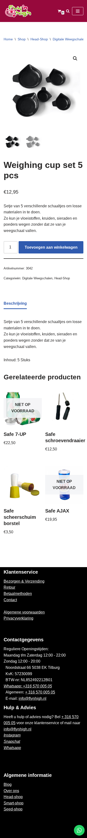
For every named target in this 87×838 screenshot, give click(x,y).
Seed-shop (13, 809)
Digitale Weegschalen (69, 39)
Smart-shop (13, 803)
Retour (9, 587)
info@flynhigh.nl (32, 698)
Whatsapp (12, 748)
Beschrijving (15, 303)
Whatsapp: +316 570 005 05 (28, 686)
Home (8, 39)
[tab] (15, 303)
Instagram (12, 735)
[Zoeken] (68, 11)
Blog (8, 784)
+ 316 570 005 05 (40, 692)
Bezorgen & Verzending (24, 581)
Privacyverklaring (18, 618)
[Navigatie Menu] (77, 11)
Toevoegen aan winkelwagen (51, 247)
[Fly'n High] (18, 11)
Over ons (11, 791)
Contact (10, 600)
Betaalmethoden (18, 594)
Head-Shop (39, 39)
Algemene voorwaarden (24, 612)
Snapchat (12, 741)
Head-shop (13, 797)
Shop (22, 39)
